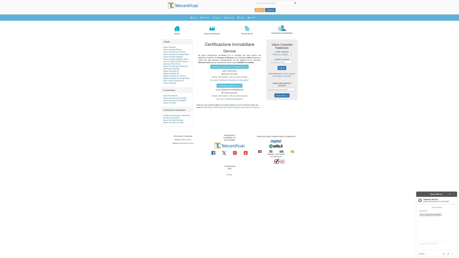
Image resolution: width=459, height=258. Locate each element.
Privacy (229, 174)
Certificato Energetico (171, 117)
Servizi (241, 17)
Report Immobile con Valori (173, 122)
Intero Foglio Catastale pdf (173, 80)
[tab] (177, 41)
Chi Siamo (205, 17)
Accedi (260, 10)
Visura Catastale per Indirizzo (174, 52)
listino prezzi (186, 139)
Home (194, 17)
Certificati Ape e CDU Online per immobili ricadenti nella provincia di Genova (231, 107)
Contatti (252, 17)
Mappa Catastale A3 (171, 73)
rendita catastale (288, 73)
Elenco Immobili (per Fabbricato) (175, 66)
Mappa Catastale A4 (171, 71)
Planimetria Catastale (171, 68)
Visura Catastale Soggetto (173, 56)
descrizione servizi (187, 143)
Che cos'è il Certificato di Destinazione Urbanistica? (229, 80)
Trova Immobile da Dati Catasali (175, 61)
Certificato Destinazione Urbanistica (176, 115)
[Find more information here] (436, 224)
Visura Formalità (169, 103)
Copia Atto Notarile (170, 95)
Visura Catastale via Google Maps (176, 54)
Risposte (217, 17)
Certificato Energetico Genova (229, 85)
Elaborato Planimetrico (171, 64)
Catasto (166, 41)
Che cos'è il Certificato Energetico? (229, 99)
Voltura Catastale (169, 83)
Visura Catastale (169, 47)
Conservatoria (169, 90)
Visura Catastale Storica (172, 49)
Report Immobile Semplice (173, 120)
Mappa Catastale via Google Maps (176, 78)
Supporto (270, 10)
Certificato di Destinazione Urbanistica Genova (229, 67)
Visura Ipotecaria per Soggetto (174, 100)
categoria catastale (283, 76)
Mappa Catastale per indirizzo (174, 76)
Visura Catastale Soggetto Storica (176, 59)
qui (212, 62)
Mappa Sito (229, 17)
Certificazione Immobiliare (174, 110)
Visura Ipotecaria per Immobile (174, 98)
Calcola (282, 68)
